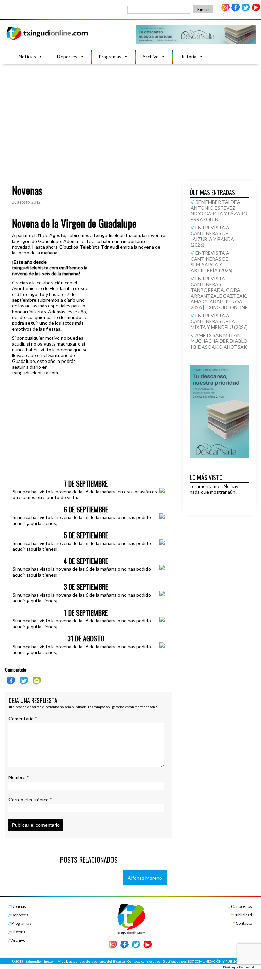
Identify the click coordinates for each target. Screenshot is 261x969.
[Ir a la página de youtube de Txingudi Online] (256, 10)
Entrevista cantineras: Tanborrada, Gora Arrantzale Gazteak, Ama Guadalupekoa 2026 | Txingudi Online (219, 293)
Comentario (22, 718)
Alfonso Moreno (145, 878)
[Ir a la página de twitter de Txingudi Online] (246, 10)
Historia (188, 56)
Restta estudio (247, 967)
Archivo (150, 56)
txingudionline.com (41, 961)
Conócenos (241, 906)
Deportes (67, 56)
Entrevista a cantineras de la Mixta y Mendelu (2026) (219, 321)
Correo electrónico (30, 800)
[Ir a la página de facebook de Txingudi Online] (236, 10)
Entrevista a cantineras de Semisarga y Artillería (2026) (211, 261)
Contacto (244, 923)
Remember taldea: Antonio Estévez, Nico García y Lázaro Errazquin (219, 210)
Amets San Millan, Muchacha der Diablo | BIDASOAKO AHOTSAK (219, 341)
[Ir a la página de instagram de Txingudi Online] (226, 10)
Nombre (18, 777)
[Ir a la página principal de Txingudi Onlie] (47, 40)
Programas (110, 56)
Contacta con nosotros (143, 961)
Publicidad (242, 914)
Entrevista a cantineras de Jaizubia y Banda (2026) (212, 236)
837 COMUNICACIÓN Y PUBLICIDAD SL (218, 961)
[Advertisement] (130, 114)
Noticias (27, 56)
